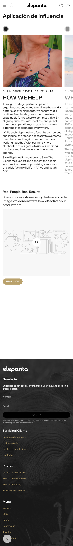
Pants (6, 520)
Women (7, 508)
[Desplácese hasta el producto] (6, 29)
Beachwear (9, 525)
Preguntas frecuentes (14, 437)
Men (5, 513)
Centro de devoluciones (15, 449)
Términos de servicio (14, 490)
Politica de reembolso (14, 478)
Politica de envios (12, 484)
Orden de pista (10, 443)
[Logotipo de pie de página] (15, 369)
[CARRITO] (68, 5)
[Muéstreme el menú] (4, 5)
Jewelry (7, 532)
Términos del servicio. (24, 423)
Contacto (8, 454)
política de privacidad (14, 472)
